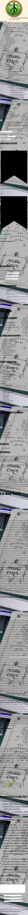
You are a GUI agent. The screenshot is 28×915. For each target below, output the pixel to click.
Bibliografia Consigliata (8, 53)
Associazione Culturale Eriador (10, 339)
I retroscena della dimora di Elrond (18, 94)
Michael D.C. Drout (7, 434)
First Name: (3, 275)
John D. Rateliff (6, 428)
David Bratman (6, 420)
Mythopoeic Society (7, 343)
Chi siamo (5, 25)
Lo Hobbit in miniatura (13, 116)
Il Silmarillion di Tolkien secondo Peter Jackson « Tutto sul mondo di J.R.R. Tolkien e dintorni (15, 843)
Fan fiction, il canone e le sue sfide (18, 90)
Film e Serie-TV (8, 69)
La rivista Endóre (6, 379)
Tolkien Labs (8, 59)
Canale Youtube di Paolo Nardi (9, 371)
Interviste (7, 64)
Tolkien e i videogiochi (13, 108)
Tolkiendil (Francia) (7, 353)
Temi (4, 67)
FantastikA (7, 34)
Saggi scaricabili (9, 55)
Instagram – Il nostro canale (9, 327)
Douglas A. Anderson (7, 425)
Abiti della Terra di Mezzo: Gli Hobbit (16, 97)
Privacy (1, 914)
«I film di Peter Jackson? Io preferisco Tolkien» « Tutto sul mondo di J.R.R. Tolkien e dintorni (15, 869)
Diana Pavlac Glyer (7, 421)
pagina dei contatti (6, 486)
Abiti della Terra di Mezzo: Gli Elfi (15, 99)
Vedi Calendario (3, 238)
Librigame (7, 109)
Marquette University (7, 385)
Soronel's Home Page (7, 388)
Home (4, 24)
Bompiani (5, 369)
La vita (7, 50)
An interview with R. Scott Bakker (13, 123)
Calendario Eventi (7, 118)
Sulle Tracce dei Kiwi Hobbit (17, 85)
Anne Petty (5, 416)
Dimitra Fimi (5, 423)
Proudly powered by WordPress (11, 914)
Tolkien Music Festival (8, 400)
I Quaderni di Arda (6, 46)
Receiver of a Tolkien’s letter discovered (14, 128)
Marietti (4, 383)
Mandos (4, 381)
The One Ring (11, 113)
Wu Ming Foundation (7, 406)
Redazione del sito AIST (10, 27)
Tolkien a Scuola (9, 66)
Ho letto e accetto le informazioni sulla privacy (11, 270)
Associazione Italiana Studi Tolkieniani (19, 17)
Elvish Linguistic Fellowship (9, 374)
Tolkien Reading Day (9, 39)
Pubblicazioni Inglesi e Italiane (12, 52)
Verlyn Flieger (6, 435)
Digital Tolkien (6, 372)
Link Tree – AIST (6, 329)
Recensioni (8, 60)
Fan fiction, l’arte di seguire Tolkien (18, 88)
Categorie (2, 134)
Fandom (7, 78)
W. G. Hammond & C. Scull (8, 437)
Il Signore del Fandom (13, 101)
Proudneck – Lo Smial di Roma (9, 344)
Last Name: (2, 278)
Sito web (2, 901)
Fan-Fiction (10, 87)
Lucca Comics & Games (10, 41)
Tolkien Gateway (6, 395)
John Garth (5, 430)
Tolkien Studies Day (9, 38)
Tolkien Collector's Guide (8, 392)
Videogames (8, 106)
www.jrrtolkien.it (4, 456)
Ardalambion (5, 365)
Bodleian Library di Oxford (8, 367)
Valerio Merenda (10, 289)
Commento (14, 883)
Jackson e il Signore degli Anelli (15, 71)
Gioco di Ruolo (8, 111)
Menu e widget (3, 21)
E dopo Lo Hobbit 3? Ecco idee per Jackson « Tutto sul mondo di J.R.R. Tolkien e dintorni (15, 861)
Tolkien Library (6, 399)
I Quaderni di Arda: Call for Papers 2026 (14, 121)
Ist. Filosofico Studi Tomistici (9, 341)
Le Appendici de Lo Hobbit (17, 92)
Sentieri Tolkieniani (7, 348)
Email (1, 898)
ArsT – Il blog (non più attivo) (9, 322)
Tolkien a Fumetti (9, 102)
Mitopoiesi (7, 36)
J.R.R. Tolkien (6, 48)
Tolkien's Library (6, 404)
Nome (1, 895)
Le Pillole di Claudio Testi (11, 62)
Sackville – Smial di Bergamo (9, 346)
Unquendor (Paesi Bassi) (8, 355)
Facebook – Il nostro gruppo (9, 323)
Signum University (7, 386)
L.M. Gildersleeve (6, 432)
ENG (4, 120)
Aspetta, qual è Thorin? (13, 73)
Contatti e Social (9, 29)
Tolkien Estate (6, 393)
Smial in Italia (11, 81)
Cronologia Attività (9, 43)
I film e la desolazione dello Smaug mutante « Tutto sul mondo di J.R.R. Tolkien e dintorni (15, 835)
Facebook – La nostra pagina (9, 325)
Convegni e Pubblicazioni (11, 57)
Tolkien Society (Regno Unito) (9, 351)
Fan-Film (10, 83)
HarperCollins (6, 376)
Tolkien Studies (6, 402)
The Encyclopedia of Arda (8, 390)
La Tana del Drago (7, 45)
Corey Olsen (5, 418)
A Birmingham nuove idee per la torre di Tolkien (19, 296)
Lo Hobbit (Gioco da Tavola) (14, 115)
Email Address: (3, 273)
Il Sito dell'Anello (6, 378)
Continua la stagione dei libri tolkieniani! (19, 302)
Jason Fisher (6, 427)
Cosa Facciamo (6, 32)
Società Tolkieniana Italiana (9, 350)
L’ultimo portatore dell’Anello (17, 95)
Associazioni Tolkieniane (14, 80)
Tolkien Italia (5, 397)
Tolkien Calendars (9, 104)
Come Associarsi (9, 31)
